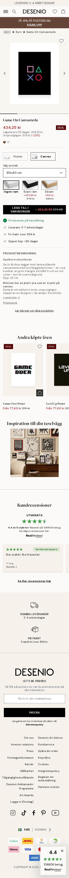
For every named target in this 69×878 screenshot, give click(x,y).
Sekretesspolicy (34, 724)
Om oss (29, 737)
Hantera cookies (48, 787)
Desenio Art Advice (50, 737)
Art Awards (27, 795)
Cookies (43, 764)
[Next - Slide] (64, 73)
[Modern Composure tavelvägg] (34, 453)
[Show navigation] (6, 11)
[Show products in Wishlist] (55, 11)
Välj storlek (10, 165)
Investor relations (22, 744)
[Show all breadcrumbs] (7, 32)
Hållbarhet (27, 771)
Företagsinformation (20, 757)
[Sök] (14, 11)
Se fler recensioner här (34, 581)
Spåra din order (48, 751)
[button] (53, 861)
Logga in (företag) (22, 801)
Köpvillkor (44, 757)
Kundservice (46, 744)
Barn (19, 32)
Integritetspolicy (48, 771)
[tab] (8, 112)
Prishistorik (10, 302)
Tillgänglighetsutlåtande (18, 777)
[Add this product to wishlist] (61, 40)
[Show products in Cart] (63, 11)
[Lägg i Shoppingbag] (39, 392)
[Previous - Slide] (5, 73)
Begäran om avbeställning (47, 778)
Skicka (34, 712)
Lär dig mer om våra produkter (34, 310)
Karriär (29, 764)
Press (30, 751)
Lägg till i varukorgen (37, 209)
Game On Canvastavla (41, 32)
